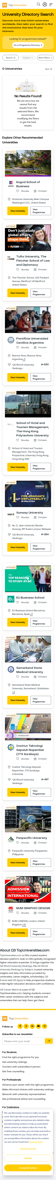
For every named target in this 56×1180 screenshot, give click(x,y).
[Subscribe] (49, 1041)
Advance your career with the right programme (28, 1084)
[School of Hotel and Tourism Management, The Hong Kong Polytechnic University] (10, 424)
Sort (47, 69)
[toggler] (51, 4)
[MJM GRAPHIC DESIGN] (10, 909)
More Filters (44, 57)
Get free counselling (13, 1071)
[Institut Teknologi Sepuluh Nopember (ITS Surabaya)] (10, 747)
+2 (13, 692)
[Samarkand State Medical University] (10, 669)
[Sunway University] (10, 514)
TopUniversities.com (11, 955)
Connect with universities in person (21, 1066)
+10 (24, 924)
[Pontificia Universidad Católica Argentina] (10, 339)
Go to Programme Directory (27, 45)
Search (9, 57)
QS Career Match (9, 989)
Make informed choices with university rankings (28, 1089)
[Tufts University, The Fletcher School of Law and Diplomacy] (10, 257)
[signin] (44, 4)
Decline (28, 1158)
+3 (24, 359)
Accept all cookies (28, 1168)
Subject (27, 57)
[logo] (14, 4)
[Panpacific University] (10, 839)
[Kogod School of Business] (10, 183)
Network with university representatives (24, 1094)
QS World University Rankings (16, 966)
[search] (38, 4)
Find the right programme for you (20, 1057)
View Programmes (39, 211)
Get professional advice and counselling (23, 1098)
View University (17, 211)
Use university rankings (14, 1062)
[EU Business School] (10, 599)
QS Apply (18, 980)
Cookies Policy (36, 1142)
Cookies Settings (28, 1148)
